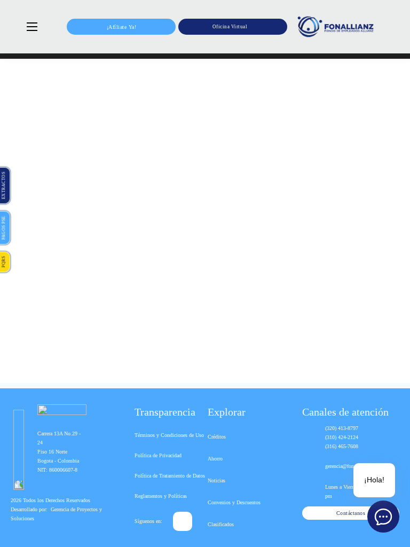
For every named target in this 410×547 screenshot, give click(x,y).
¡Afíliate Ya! (122, 27)
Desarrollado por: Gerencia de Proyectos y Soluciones (56, 513)
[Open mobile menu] (32, 26)
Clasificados (221, 524)
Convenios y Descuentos (234, 502)
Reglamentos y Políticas (161, 496)
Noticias (216, 480)
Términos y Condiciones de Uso (169, 435)
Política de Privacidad (158, 455)
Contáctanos (351, 513)
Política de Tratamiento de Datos (170, 476)
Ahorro (215, 459)
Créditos (217, 437)
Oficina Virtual (230, 26)
